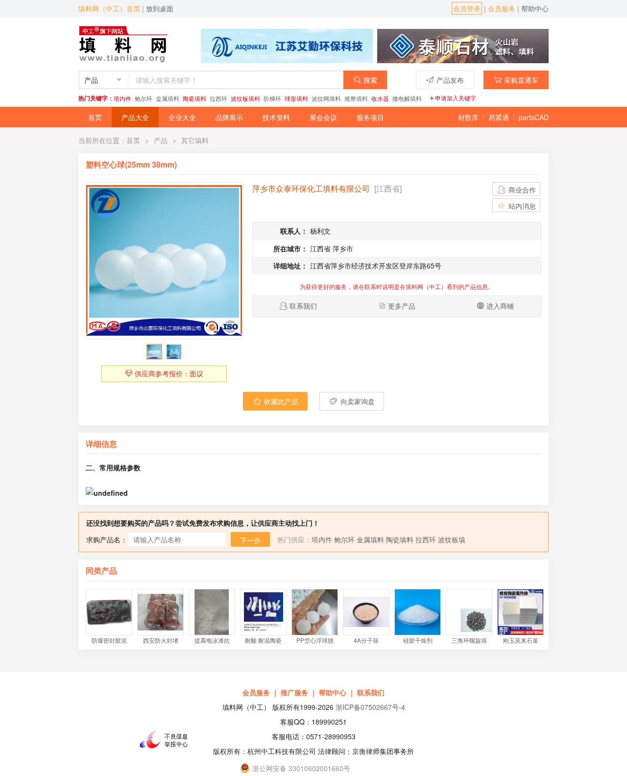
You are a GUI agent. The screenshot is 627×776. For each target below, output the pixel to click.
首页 (95, 117)
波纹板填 (451, 539)
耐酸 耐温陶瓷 (263, 640)
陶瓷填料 (194, 98)
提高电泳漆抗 (212, 640)
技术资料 (276, 117)
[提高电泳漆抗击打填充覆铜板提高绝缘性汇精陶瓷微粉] (212, 612)
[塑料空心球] (164, 261)
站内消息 (521, 206)
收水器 (380, 98)
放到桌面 (159, 8)
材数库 (468, 117)
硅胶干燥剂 (418, 640)
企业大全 (182, 117)
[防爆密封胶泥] (109, 612)
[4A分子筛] (366, 612)
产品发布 (450, 80)
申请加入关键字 (455, 98)
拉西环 (218, 98)
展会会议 (323, 117)
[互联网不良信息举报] (166, 740)
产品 (161, 140)
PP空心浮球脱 (315, 640)
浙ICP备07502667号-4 (370, 707)
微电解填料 (407, 98)
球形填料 (296, 98)
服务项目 (370, 117)
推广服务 (294, 692)
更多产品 (401, 306)
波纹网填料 (326, 98)
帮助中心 (535, 8)
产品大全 (135, 117)
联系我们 (303, 306)
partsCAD (534, 117)
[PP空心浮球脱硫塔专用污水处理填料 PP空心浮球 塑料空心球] (314, 612)
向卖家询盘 (356, 401)
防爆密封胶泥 (109, 640)
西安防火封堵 (160, 640)
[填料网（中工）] (125, 43)
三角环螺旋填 (469, 640)
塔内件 (122, 98)
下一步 (250, 540)
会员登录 (467, 8)
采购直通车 (521, 80)
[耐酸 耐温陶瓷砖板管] (263, 612)
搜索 (370, 80)
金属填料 (167, 98)
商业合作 (521, 189)
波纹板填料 (245, 98)
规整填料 (356, 98)
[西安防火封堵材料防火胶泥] (160, 612)
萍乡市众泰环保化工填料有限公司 (311, 188)
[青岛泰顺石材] (463, 45)
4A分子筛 (366, 640)
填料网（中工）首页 (109, 8)
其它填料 (195, 140)
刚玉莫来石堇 (520, 640)
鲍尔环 (143, 98)
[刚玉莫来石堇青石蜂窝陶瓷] (520, 612)
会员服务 (501, 8)
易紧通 (498, 117)
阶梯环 (272, 98)
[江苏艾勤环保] (287, 45)
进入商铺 (500, 306)
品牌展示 (229, 117)
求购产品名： (106, 539)
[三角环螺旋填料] (469, 612)
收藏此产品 (280, 401)
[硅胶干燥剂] (417, 612)
